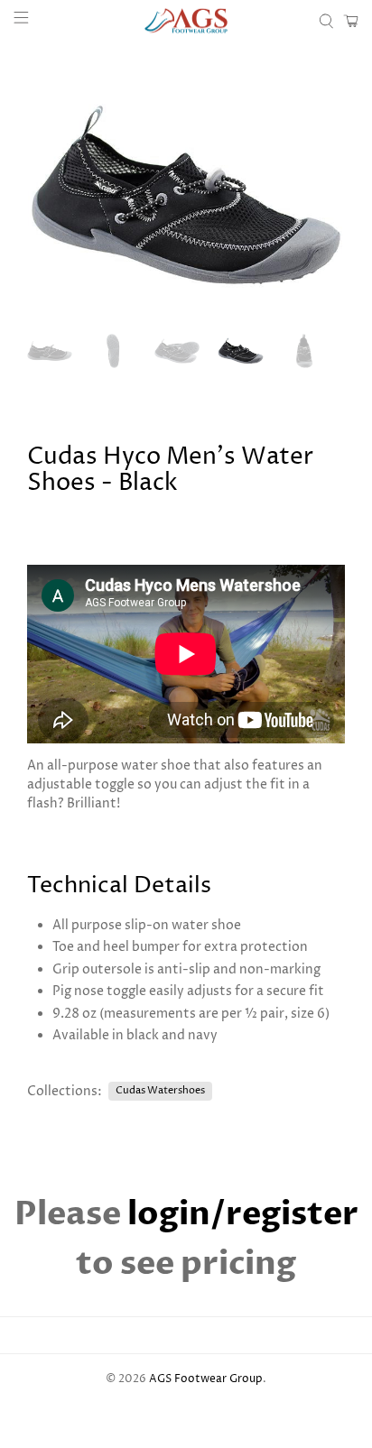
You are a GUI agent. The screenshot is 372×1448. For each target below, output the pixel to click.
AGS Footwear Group (206, 1379)
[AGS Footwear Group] (186, 21)
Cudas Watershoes (160, 1090)
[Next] (316, 197)
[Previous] (56, 197)
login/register (242, 1214)
